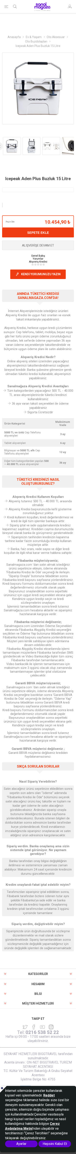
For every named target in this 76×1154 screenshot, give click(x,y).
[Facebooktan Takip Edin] (33, 1027)
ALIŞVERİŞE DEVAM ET (38, 245)
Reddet (49, 1095)
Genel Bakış (38, 255)
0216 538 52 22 (42, 1032)
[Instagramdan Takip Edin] (42, 1027)
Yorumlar (38, 258)
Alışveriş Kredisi (38, 261)
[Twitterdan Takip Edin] (25, 1027)
